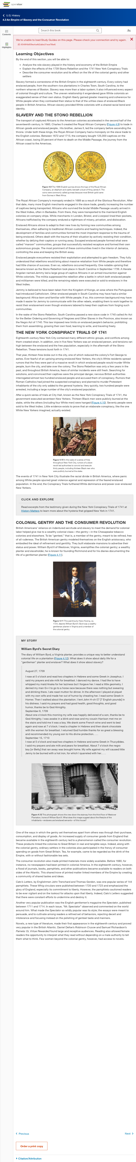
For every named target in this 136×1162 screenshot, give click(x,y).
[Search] (98, 30)
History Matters (30, 510)
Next (128, 1133)
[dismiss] (131, 39)
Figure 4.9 (113, 124)
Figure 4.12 (61, 658)
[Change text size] (128, 30)
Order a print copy (31, 1146)
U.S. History (13, 15)
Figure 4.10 (98, 402)
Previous (24, 1133)
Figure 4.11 (55, 554)
